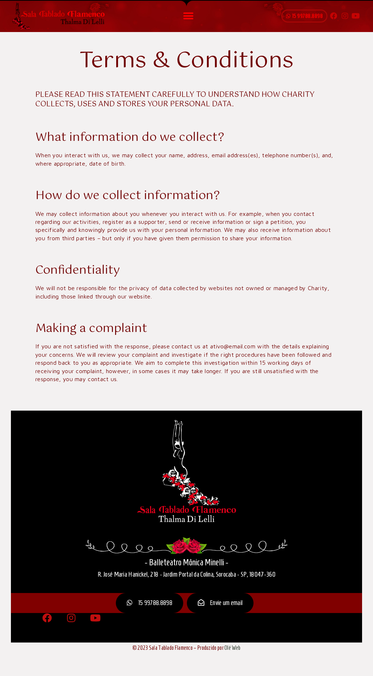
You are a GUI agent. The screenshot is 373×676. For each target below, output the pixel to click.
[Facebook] (333, 16)
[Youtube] (356, 16)
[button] (188, 16)
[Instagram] (345, 16)
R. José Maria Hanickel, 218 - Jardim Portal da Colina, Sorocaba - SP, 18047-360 (186, 574)
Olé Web (232, 648)
